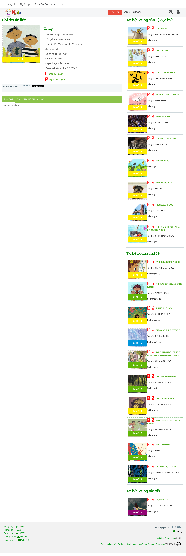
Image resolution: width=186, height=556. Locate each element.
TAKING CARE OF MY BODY (168, 262)
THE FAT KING (162, 29)
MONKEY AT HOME (164, 205)
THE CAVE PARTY (163, 51)
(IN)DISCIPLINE (162, 500)
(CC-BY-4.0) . (173, 544)
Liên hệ (179, 531)
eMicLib (178, 538)
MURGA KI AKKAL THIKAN (167, 95)
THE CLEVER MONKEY (165, 73)
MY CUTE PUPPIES (164, 183)
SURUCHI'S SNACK (164, 308)
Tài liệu (115, 12)
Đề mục (126, 12)
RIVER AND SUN (163, 445)
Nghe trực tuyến (57, 79)
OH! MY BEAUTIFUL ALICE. (167, 467)
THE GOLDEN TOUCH (165, 399)
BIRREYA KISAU (162, 161)
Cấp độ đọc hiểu (45, 4)
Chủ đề (62, 4)
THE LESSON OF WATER (166, 377)
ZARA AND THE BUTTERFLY (168, 330)
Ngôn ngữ (25, 4)
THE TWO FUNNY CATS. (166, 139)
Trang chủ (11, 4)
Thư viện (137, 12)
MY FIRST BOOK (163, 117)
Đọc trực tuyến (56, 74)
